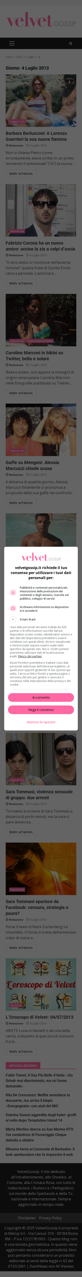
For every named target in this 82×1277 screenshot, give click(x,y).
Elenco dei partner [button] (30, 656)
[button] (41, 619)
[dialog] (41, 639)
